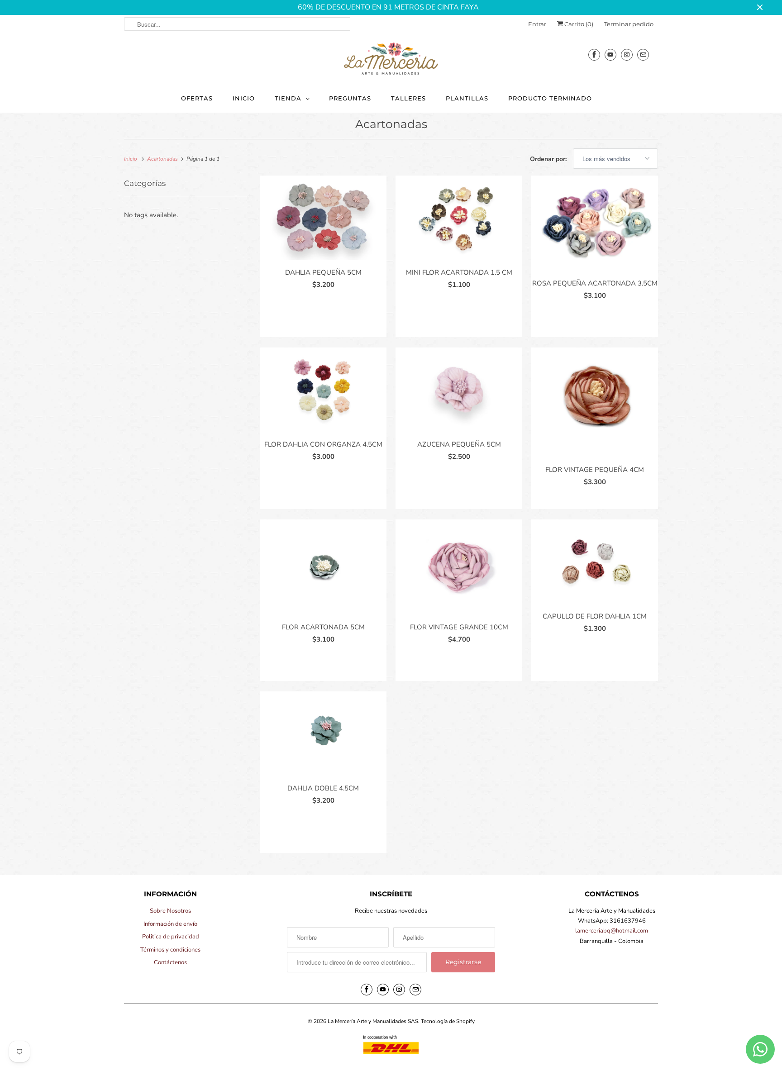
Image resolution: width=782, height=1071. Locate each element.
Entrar (537, 24)
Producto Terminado (550, 98)
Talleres (408, 98)
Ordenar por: (549, 159)
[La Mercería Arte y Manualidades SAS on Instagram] (627, 54)
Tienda (288, 98)
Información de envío (170, 924)
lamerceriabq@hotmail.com (611, 931)
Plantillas (467, 98)
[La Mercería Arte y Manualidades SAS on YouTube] (610, 54)
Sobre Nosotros (170, 911)
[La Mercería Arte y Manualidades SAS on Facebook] (594, 54)
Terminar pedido (628, 24)
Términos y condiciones (170, 950)
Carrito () (578, 24)
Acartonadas (391, 124)
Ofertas (197, 98)
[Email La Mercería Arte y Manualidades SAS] (643, 54)
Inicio (244, 98)
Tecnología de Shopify (448, 1021)
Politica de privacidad (170, 937)
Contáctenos (170, 962)
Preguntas (350, 98)
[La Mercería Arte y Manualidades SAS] (391, 59)
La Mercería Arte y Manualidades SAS (373, 1021)
